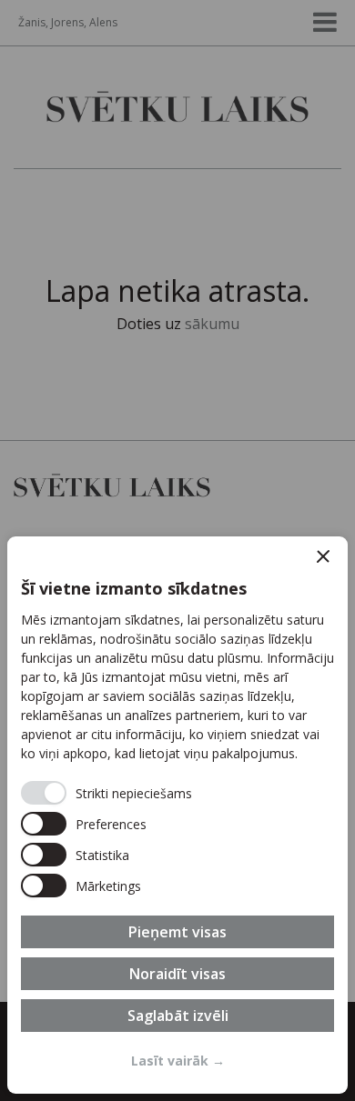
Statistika (102, 855)
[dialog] (177, 815)
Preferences (111, 824)
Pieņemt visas (177, 932)
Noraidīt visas (177, 974)
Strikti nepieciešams (134, 793)
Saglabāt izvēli (177, 1016)
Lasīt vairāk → (178, 1060)
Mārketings (108, 886)
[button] (323, 556)
